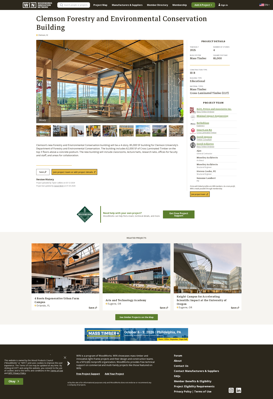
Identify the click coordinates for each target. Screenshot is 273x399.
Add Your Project (114, 373)
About (178, 360)
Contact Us (181, 366)
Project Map (100, 5)
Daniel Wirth (59, 186)
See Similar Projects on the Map (137, 317)
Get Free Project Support (178, 214)
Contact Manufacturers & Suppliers (196, 371)
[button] (179, 80)
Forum (178, 355)
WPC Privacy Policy (17, 373)
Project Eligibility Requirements (194, 386)
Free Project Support (88, 373)
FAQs (177, 376)
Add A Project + (203, 5)
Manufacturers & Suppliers (127, 5)
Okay (12, 381)
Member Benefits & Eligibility (192, 381)
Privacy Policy (182, 391)
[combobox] (77, 5)
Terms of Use (202, 391)
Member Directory (157, 5)
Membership (179, 5)
